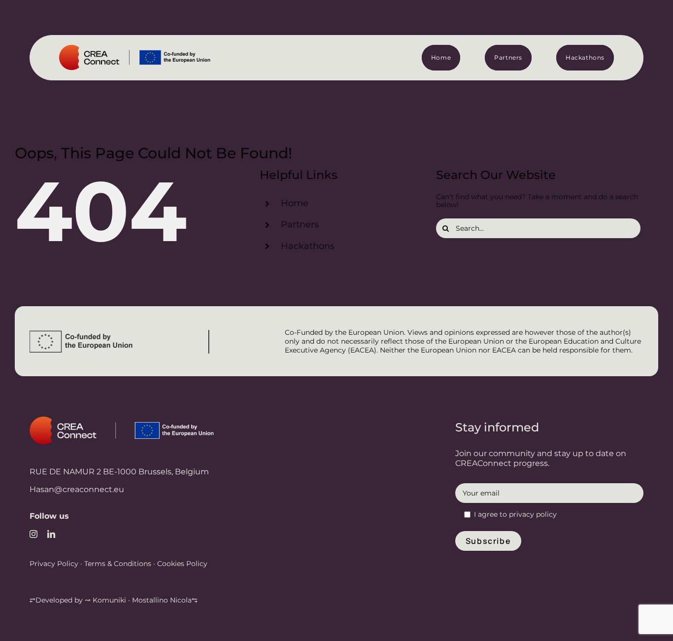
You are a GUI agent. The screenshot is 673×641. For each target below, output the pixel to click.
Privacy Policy (54, 563)
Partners (300, 224)
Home (294, 203)
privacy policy (533, 514)
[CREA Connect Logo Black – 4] (144, 48)
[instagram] (33, 534)
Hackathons (308, 246)
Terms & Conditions (117, 563)
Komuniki (109, 600)
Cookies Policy (181, 563)
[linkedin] (51, 534)
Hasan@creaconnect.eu (77, 489)
